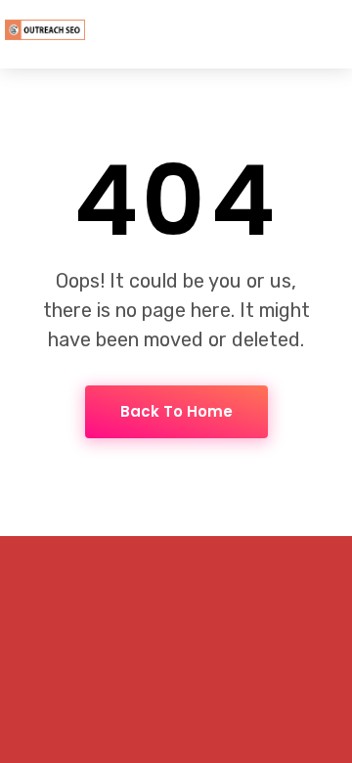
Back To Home (176, 411)
